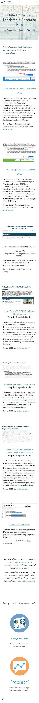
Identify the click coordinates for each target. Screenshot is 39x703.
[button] (2, 2)
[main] (19, 22)
